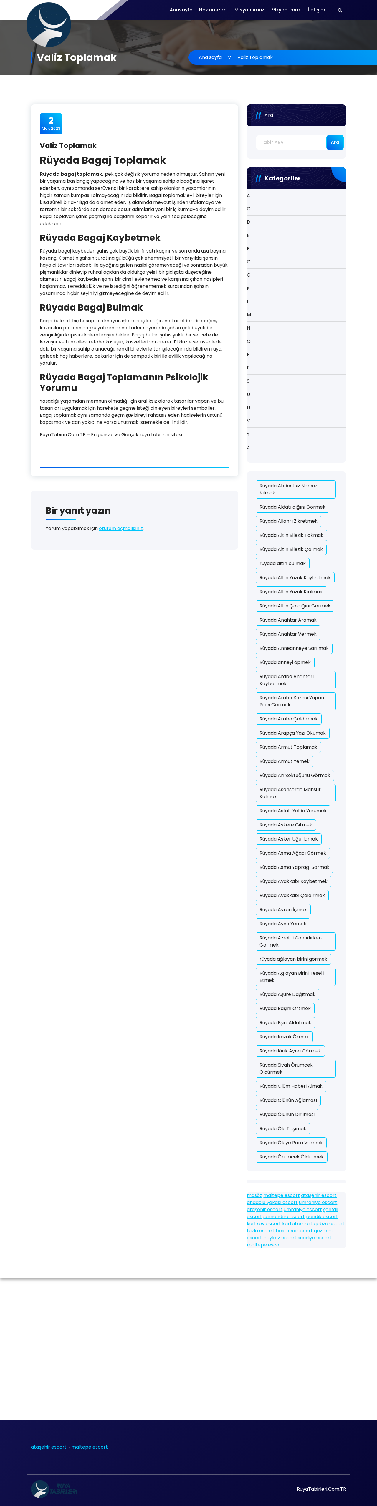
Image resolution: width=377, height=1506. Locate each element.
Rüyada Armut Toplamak (288, 747)
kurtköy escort (264, 1223)
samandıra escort (284, 1216)
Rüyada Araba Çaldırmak (288, 718)
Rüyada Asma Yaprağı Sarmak (294, 867)
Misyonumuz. (249, 9)
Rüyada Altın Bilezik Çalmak (291, 549)
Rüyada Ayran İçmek (283, 909)
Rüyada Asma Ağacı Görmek (292, 853)
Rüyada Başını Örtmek (285, 1008)
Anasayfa (181, 9)
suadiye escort (315, 1237)
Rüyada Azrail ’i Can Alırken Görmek (290, 941)
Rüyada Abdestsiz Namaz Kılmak (288, 489)
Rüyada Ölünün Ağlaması (288, 1100)
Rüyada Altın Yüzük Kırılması (291, 591)
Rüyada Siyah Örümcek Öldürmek (286, 1068)
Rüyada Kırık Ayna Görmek (290, 1050)
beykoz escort (280, 1237)
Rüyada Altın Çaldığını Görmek (294, 605)
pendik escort (322, 1216)
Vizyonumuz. (287, 9)
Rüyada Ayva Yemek (282, 923)
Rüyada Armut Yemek (284, 761)
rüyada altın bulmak (282, 563)
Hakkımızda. (213, 9)
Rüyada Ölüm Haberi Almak (291, 1086)
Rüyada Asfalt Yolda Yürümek (293, 810)
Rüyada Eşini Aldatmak (285, 1022)
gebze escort (329, 1223)
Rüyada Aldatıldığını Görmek (292, 507)
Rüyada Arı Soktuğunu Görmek (294, 775)
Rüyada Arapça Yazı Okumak (292, 733)
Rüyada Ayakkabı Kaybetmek (293, 881)
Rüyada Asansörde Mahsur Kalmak (290, 793)
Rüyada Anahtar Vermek (288, 634)
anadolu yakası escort (272, 1202)
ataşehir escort (319, 1195)
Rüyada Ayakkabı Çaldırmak (292, 895)
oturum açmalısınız (121, 528)
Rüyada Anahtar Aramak (288, 620)
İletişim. (317, 9)
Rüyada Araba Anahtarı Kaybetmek (286, 680)
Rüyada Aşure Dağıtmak (287, 994)
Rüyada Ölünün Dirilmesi (287, 1114)
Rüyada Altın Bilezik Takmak (291, 535)
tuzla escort (261, 1230)
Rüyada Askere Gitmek (285, 824)
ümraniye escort (318, 1202)
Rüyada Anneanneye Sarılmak (294, 648)
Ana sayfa (210, 57)
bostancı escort (294, 1230)
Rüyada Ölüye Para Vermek (291, 1142)
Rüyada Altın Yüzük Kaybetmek (295, 577)
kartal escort (297, 1223)
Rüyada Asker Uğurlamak (288, 839)
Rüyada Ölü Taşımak (282, 1128)
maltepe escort (281, 1195)
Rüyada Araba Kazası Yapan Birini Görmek (291, 701)
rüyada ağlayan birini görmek (293, 959)
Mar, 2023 (51, 123)
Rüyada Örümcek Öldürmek (291, 1156)
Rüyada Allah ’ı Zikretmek (288, 521)
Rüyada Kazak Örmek (284, 1036)
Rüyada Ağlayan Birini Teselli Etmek (291, 977)
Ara (268, 115)
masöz (254, 1195)
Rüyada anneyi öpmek (285, 662)
